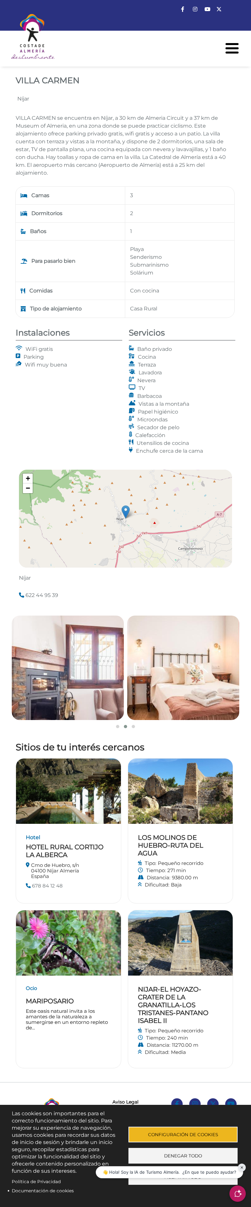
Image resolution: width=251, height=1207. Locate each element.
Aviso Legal (125, 1102)
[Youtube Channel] (207, 9)
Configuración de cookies (183, 1134)
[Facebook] (182, 9)
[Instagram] (195, 9)
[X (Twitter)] (219, 9)
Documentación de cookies (43, 1190)
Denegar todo (183, 1155)
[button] (126, 512)
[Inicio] (27, 39)
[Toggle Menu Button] (232, 48)
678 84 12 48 (47, 886)
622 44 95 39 (41, 595)
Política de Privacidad (36, 1181)
